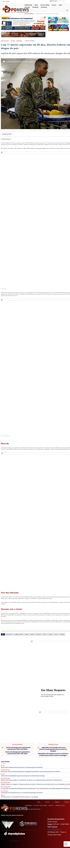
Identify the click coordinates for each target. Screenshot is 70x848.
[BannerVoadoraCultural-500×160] (58, 27)
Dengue (19, 41)
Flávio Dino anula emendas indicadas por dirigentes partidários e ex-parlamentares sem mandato (30, 771)
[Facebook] (62, 802)
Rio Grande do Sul (64, 763)
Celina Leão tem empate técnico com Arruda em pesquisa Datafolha (22, 792)
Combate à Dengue (19, 634)
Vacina (56, 634)
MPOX (24, 762)
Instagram (56, 802)
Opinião (46, 762)
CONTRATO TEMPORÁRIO (40, 755)
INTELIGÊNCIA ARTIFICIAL (16, 760)
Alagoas (31, 754)
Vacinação (62, 634)
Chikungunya (63, 754)
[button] (67, 10)
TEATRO (63, 765)
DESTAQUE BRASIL (13, 757)
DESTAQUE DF (23, 757)
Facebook (66, 802)
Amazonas (38, 754)
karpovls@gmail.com (55, 829)
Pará (59, 762)
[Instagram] (52, 802)
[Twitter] (35, 802)
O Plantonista (38, 762)
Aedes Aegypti (9, 634)
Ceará (56, 754)
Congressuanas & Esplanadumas (22, 755)
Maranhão (64, 760)
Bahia (45, 754)
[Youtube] (67, 1)
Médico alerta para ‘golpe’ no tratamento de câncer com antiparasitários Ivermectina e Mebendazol (31, 780)
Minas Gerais (7, 762)
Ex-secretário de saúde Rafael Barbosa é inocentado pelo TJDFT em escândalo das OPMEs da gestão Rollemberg (35, 788)
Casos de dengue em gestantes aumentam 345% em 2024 (17, 752)
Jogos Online (39, 760)
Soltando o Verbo (47, 765)
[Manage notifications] (65, 844)
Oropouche (53, 762)
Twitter (38, 802)
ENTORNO (24, 758)
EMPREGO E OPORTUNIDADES (11, 758)
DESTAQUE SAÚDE (34, 757)
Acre (25, 754)
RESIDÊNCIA (44, 763)
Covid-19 (51, 755)
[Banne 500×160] (58, 20)
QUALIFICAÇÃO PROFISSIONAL (30, 763)
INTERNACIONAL (29, 760)
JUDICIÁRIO (48, 760)
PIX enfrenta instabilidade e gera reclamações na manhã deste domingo (23, 776)
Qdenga (50, 634)
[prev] (65, 14)
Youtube (47, 802)
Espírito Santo (39, 758)
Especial (31, 758)
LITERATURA (56, 760)
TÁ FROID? (56, 765)
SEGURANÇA (36, 765)
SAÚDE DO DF (27, 765)
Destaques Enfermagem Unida (57, 757)
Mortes (32, 634)
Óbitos (45, 634)
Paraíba (64, 762)
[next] (68, 14)
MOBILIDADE (16, 762)
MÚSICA (30, 762)
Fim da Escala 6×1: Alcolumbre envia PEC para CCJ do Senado (19, 797)
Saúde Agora (18, 765)
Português (54, 1)
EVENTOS (61, 758)
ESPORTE (47, 758)
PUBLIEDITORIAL (16, 763)
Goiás (5, 760)
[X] (65, 1)
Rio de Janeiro (53, 763)
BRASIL (51, 754)
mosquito (38, 634)
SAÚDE (12, 41)
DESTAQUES (5, 41)
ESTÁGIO (54, 758)
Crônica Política (60, 755)
